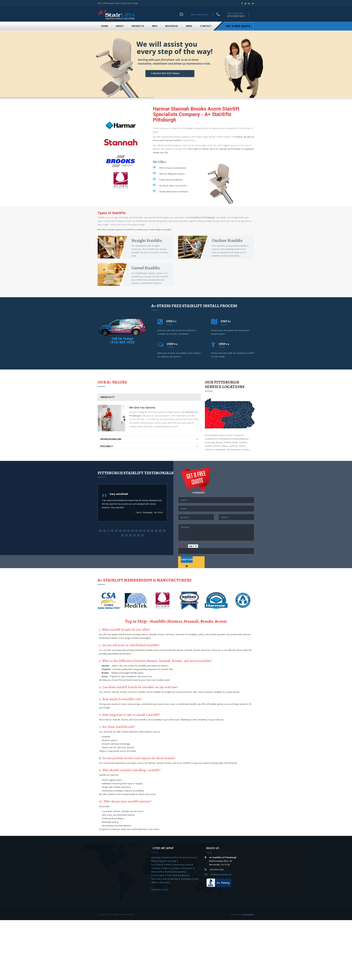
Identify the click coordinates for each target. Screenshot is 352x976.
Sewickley (174, 879)
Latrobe (175, 868)
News (189, 26)
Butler (154, 861)
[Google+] (253, 3)
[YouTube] (245, 3)
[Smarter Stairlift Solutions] (116, 14)
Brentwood (190, 857)
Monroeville (156, 871)
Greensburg (178, 864)
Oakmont (184, 875)
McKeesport (187, 868)
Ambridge (155, 857)
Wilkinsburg (164, 882)
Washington (186, 879)
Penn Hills (155, 879)
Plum (165, 879)
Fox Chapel (156, 864)
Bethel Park (177, 857)
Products (138, 26)
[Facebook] (242, 3)
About (120, 26)
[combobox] (196, 517)
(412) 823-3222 (236, 16)
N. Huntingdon (158, 875)
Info (154, 26)
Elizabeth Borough (167, 861)
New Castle (172, 875)
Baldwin (166, 857)
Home (104, 26)
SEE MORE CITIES (159, 889)
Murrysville (179, 871)
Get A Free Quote (238, 26)
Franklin (167, 864)
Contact (205, 26)
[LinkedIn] (249, 3)
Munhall (168, 871)
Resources (171, 26)
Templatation (248, 914)
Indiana (166, 868)
